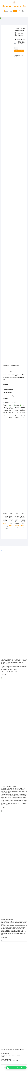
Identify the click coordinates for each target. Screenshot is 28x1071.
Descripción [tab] (6, 365)
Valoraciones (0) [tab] (15, 365)
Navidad (16, 57)
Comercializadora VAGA (14, 6)
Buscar (15, 11)
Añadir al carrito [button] (7, 527)
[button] (16, 1067)
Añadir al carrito (19, 50)
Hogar (21, 55)
